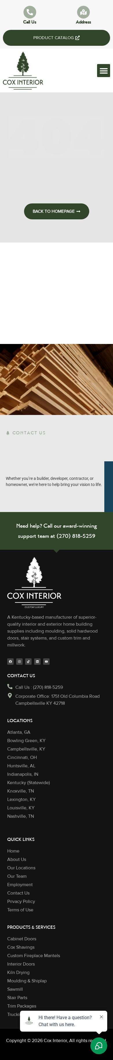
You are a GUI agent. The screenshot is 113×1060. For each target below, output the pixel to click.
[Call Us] (29, 12)
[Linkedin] (37, 661)
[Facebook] (10, 661)
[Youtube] (46, 661)
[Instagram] (19, 661)
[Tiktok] (28, 661)
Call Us (29, 22)
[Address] (83, 12)
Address (83, 22)
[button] (103, 70)
